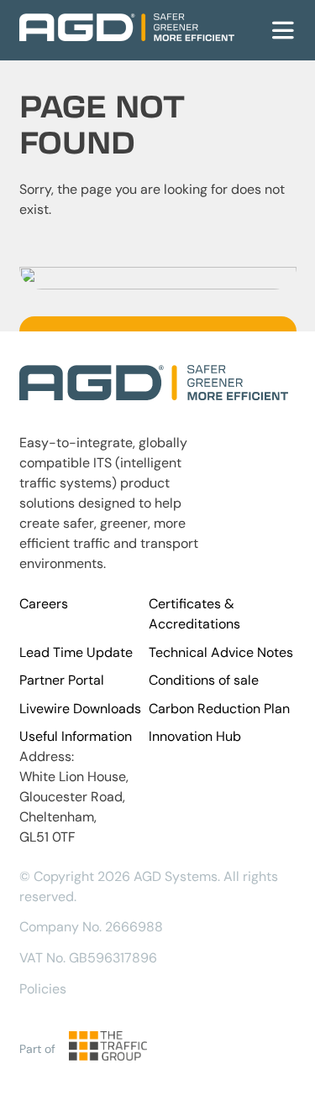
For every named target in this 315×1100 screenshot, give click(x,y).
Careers (43, 604)
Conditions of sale (204, 680)
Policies (42, 989)
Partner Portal (61, 680)
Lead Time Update (76, 652)
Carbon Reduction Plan (219, 708)
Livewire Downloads (80, 708)
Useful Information (75, 736)
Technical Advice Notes (221, 652)
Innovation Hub (195, 736)
